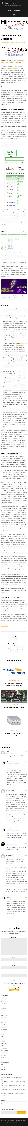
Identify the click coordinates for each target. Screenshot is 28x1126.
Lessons (3, 1038)
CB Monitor (8, 144)
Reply (26, 751)
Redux (2, 1045)
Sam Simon (5, 42)
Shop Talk (3, 1055)
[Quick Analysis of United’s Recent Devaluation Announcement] (14, 670)
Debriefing (4, 625)
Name (14, 957)
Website (14, 973)
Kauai (2, 1036)
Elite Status (3, 1027)
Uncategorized (4, 1067)
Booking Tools (4, 1006)
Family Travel (4, 1029)
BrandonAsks (4, 1008)
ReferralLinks (4, 1048)
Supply (2, 1057)
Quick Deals (3, 1043)
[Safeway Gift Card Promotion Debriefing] (14, 720)
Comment (14, 937)
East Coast (3, 1022)
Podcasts (3, 1041)
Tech (2, 1059)
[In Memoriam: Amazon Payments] (14, 696)
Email (14, 965)
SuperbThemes (17, 1122)
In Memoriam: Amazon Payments (14, 707)
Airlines (2, 1001)
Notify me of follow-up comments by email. (14, 983)
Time (2, 1064)
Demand (3, 1020)
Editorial (3, 1024)
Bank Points (4, 1003)
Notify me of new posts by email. (15, 988)
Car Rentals (3, 1010)
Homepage (3, 1031)
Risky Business (4, 1050)
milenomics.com (11, 1120)
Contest (3, 1013)
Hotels (2, 1034)
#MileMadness (4, 999)
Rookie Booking (4, 1052)
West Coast (3, 1069)
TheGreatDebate (5, 1062)
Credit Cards (4, 1015)
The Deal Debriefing (12, 68)
